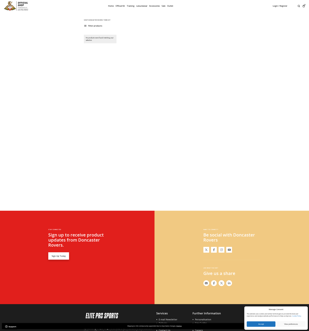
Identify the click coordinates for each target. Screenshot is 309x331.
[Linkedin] (229, 283)
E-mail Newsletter (168, 319)
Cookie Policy (296, 316)
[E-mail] (206, 283)
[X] (221, 283)
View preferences (291, 324)
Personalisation (203, 319)
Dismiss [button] (179, 326)
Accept (261, 324)
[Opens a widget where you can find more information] (10, 327)
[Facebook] (214, 283)
